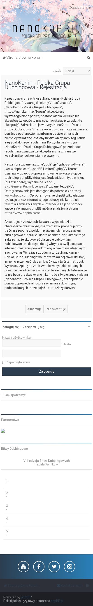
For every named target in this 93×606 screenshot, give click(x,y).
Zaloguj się (10, 327)
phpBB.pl (57, 601)
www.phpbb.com (16, 195)
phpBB (25, 597)
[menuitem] (15, 7)
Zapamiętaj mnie (18, 362)
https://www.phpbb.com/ (22, 213)
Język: (57, 70)
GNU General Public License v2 (26, 186)
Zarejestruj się (33, 327)
